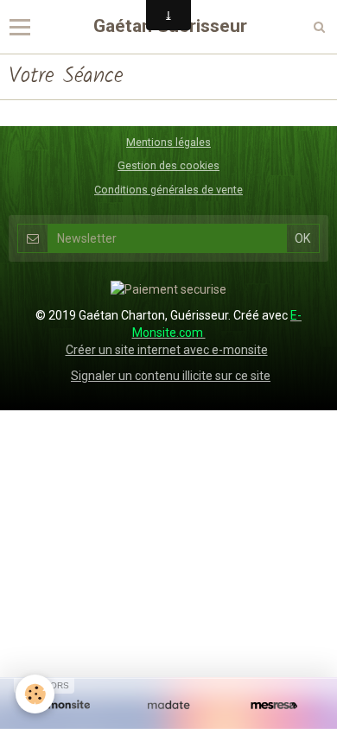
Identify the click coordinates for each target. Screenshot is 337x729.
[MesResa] (274, 705)
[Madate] (168, 705)
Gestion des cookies (168, 165)
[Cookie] (35, 694)
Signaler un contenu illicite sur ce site (170, 376)
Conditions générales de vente (168, 189)
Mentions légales (168, 142)
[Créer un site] (63, 705)
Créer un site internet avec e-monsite (167, 350)
